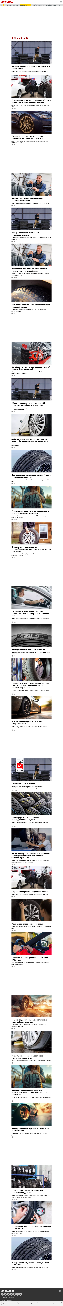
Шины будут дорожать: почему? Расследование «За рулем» (25, 818)
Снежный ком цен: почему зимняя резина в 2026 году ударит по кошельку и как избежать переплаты (30, 685)
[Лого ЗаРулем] (7, 2)
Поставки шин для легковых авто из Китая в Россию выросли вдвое (31, 476)
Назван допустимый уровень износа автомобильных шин (27, 199)
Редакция (4, 1297)
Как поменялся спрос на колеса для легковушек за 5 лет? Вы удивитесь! (27, 137)
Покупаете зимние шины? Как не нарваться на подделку (30, 67)
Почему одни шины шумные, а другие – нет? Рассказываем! (30, 1129)
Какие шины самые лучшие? (23, 783)
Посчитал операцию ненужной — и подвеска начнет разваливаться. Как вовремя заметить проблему (30, 855)
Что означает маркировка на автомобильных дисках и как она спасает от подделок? (31, 549)
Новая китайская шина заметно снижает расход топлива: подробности (29, 269)
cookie (41, 1303)
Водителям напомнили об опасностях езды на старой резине (30, 305)
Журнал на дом (25, 5)
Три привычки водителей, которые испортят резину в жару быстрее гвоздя (30, 512)
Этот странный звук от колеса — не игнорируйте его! (26, 722)
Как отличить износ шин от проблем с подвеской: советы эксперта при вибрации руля (30, 613)
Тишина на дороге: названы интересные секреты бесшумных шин (29, 1021)
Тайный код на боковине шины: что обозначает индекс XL (27, 1191)
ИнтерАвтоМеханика (11, 5)
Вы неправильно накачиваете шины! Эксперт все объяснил (31, 1227)
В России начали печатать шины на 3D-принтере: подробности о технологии (28, 404)
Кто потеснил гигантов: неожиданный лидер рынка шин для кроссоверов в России (31, 101)
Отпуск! (60, 5)
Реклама (11, 1297)
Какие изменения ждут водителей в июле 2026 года (29, 958)
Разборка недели (38, 5)
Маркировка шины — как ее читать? (27, 924)
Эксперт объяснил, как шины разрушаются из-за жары (30, 1263)
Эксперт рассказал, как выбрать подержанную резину (25, 233)
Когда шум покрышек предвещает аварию (29, 891)
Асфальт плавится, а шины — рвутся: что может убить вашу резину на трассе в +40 (29, 440)
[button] (61, 1303)
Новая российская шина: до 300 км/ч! (28, 649)
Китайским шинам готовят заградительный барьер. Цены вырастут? (30, 368)
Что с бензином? (50, 5)
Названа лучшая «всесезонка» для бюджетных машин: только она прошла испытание (29, 1092)
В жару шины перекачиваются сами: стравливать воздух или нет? (27, 1057)
